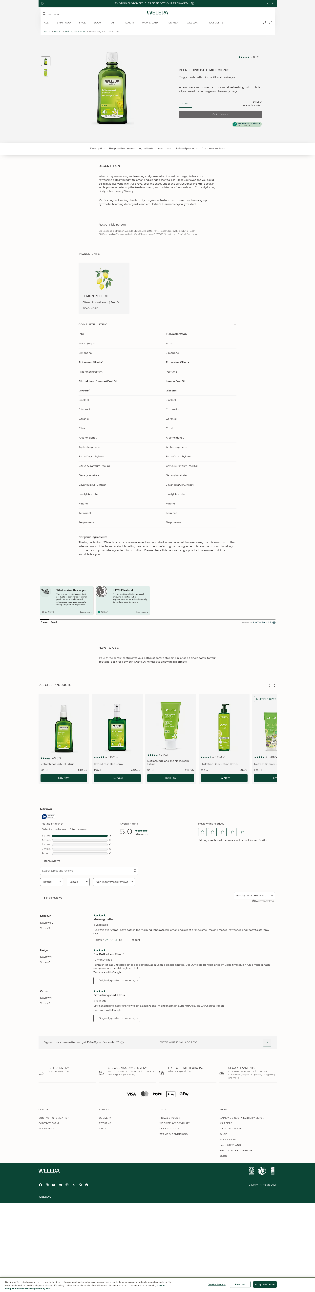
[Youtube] (54, 1185)
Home (47, 31)
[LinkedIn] (60, 1185)
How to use (164, 148)
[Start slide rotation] (42, 3)
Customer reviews (213, 148)
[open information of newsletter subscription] (122, 1042)
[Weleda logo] (157, 12)
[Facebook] (40, 1185)
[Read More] (251, 1171)
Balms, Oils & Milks (75, 31)
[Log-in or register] (265, 23)
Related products (186, 148)
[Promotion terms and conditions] (193, 3)
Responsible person (122, 148)
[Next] (272, 3)
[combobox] (185, 103)
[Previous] (267, 3)
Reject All (240, 1284)
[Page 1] (45, 61)
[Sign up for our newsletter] (267, 1042)
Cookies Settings (217, 1284)
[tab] (45, 61)
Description (97, 148)
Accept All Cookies (265, 1284)
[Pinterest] (67, 1185)
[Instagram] (47, 1185)
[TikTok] (87, 1185)
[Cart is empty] (271, 23)
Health (57, 31)
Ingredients (146, 148)
